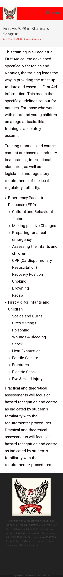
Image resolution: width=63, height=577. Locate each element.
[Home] (4, 39)
